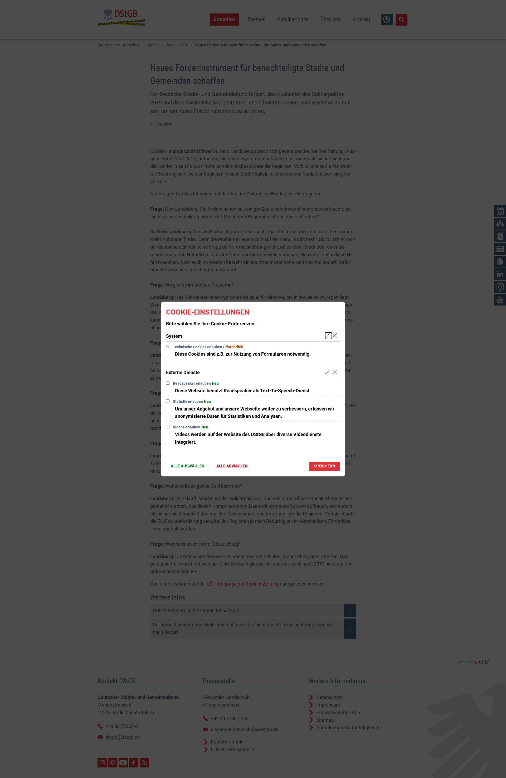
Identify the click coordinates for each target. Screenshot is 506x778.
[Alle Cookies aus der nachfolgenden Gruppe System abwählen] (336, 335)
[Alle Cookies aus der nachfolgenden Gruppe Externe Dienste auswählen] (328, 372)
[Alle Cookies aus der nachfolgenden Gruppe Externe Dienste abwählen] (336, 372)
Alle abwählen (232, 466)
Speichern (324, 466)
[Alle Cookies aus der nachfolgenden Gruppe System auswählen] (328, 335)
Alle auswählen (188, 466)
